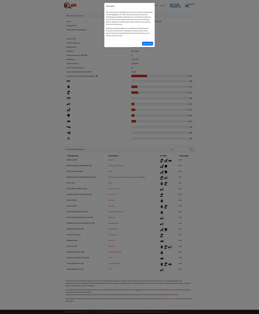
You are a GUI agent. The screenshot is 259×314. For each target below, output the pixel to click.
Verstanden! (147, 44)
